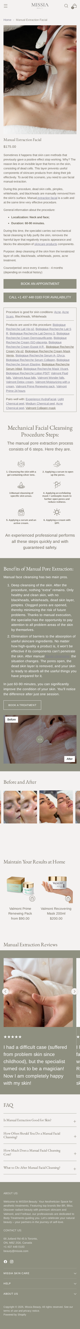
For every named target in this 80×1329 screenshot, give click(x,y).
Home (7, 19)
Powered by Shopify (14, 1314)
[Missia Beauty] (40, 6)
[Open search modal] (66, 6)
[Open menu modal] (6, 6)
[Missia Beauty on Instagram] (12, 1262)
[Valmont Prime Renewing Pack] (20, 886)
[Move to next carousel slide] (74, 991)
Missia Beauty (33, 1306)
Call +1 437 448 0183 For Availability (40, 297)
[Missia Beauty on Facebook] (5, 1262)
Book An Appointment (40, 284)
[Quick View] (32, 898)
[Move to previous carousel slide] (5, 991)
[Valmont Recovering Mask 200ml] (56, 886)
